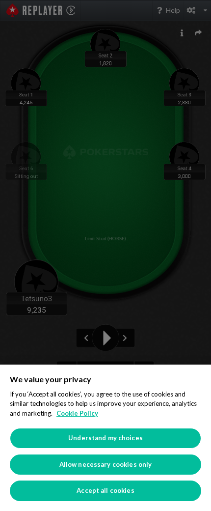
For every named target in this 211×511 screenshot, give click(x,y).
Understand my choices (105, 438)
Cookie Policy (77, 413)
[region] (105, 438)
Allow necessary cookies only (105, 464)
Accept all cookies (105, 490)
